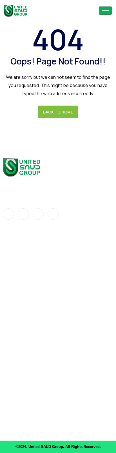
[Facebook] (8, 214)
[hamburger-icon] (105, 10)
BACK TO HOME (58, 112)
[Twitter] (23, 214)
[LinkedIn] (38, 214)
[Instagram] (53, 214)
